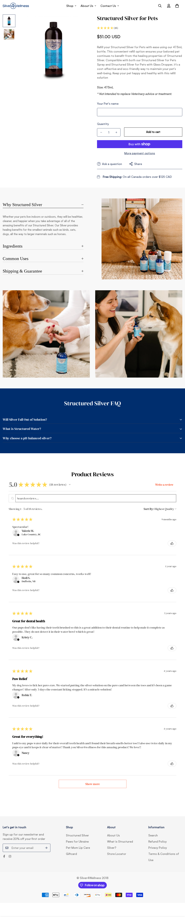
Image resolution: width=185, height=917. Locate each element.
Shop (69, 6)
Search (153, 835)
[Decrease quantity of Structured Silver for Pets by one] (101, 132)
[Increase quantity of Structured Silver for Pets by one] (116, 132)
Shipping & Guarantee (22, 271)
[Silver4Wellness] (16, 6)
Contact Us (108, 6)
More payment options (139, 153)
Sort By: (149, 509)
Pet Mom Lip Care (78, 847)
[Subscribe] (46, 848)
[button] (177, 6)
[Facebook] (4, 856)
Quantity (103, 124)
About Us (87, 6)
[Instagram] (10, 856)
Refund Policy (157, 841)
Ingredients (12, 246)
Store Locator (116, 854)
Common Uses (15, 258)
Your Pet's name (108, 103)
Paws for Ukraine (77, 841)
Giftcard (71, 854)
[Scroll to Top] (178, 897)
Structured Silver (77, 835)
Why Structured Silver (22, 204)
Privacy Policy (157, 847)
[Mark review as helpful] (172, 543)
